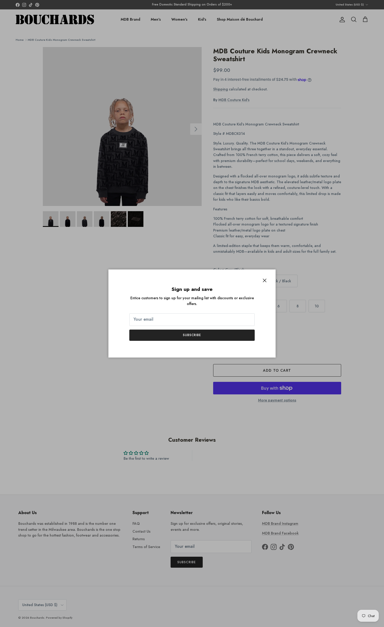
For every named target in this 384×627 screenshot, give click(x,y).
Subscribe (192, 335)
